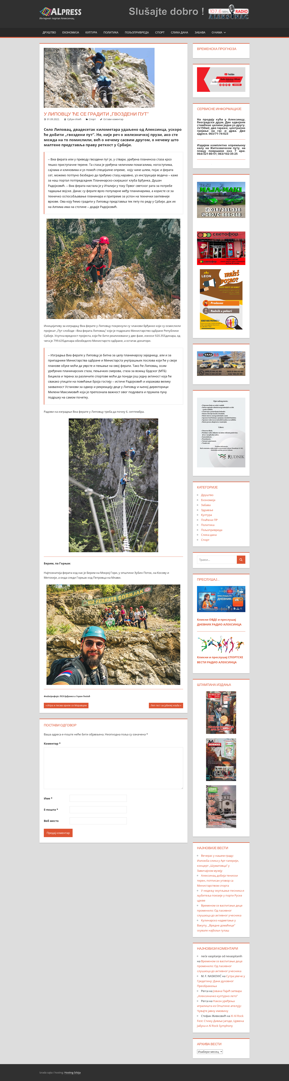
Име (48, 798)
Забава (200, 32)
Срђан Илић (74, 119)
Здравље (207, 510)
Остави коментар (113, 119)
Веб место (51, 821)
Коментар (52, 743)
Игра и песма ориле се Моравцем (67, 706)
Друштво (49, 32)
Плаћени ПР (209, 520)
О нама (217, 32)
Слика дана (179, 32)
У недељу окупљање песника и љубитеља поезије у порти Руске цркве (220, 896)
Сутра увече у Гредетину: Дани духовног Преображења (221, 981)
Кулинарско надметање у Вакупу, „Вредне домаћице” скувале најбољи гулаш (216, 925)
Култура (91, 32)
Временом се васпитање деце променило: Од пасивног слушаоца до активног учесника (220, 910)
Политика (111, 32)
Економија (70, 32)
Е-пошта (51, 810)
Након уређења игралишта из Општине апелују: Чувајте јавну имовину (219, 1006)
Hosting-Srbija (72, 1072)
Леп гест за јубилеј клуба (165, 706)
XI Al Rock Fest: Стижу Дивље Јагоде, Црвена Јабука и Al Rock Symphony (220, 1021)
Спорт (160, 32)
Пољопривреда (137, 32)
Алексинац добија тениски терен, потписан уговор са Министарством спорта (217, 880)
